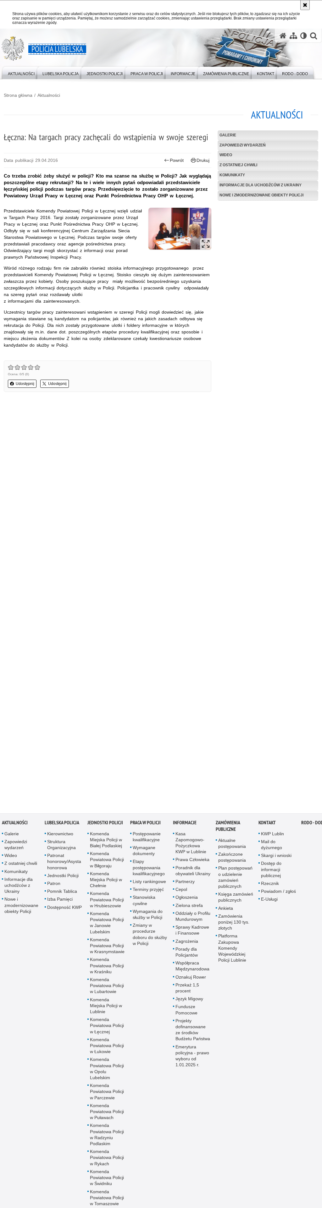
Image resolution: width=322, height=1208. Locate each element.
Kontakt (267, 823)
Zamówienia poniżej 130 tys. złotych (233, 922)
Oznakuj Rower (190, 977)
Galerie (227, 135)
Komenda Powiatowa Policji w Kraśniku (107, 966)
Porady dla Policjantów (186, 952)
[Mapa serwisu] (293, 36)
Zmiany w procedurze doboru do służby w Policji (150, 935)
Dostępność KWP (64, 907)
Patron (53, 884)
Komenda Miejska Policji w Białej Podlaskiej (106, 840)
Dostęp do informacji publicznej (271, 869)
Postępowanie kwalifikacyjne (147, 837)
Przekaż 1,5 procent (187, 988)
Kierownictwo (60, 834)
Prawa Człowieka (192, 860)
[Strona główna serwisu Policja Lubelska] (283, 36)
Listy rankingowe (149, 882)
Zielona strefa (189, 905)
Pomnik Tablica (62, 891)
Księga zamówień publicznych (235, 897)
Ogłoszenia (186, 897)
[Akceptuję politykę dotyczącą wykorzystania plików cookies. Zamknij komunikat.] (305, 5)
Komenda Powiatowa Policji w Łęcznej (107, 1026)
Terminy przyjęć (148, 889)
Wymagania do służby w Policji (148, 914)
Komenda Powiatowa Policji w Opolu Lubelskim (107, 1069)
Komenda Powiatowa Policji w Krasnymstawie (107, 946)
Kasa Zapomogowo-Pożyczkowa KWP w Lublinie (190, 843)
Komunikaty (232, 175)
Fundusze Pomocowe (186, 1010)
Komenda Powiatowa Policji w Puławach (107, 1112)
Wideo (225, 155)
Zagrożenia (186, 941)
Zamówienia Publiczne (228, 826)
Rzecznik (270, 884)
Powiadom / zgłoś (278, 891)
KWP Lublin (272, 834)
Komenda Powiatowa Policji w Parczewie (107, 1092)
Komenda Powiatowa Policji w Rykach (107, 1158)
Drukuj (203, 160)
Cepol (181, 889)
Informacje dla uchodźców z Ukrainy (260, 185)
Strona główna (18, 95)
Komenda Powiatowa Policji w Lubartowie (107, 986)
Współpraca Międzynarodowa (192, 966)
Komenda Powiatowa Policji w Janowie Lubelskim (107, 923)
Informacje (185, 823)
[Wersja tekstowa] (303, 36)
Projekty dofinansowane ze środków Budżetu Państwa (192, 1030)
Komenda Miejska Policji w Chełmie (106, 880)
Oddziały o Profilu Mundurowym (192, 916)
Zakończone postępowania (232, 857)
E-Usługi (269, 899)
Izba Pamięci (60, 899)
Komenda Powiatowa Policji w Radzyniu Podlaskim (107, 1135)
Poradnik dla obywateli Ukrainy (192, 870)
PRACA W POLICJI (145, 823)
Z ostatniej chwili (238, 165)
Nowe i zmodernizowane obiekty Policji (261, 195)
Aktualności (48, 95)
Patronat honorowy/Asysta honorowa (64, 862)
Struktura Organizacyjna (61, 845)
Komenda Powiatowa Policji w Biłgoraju (107, 860)
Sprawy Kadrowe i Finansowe (192, 930)
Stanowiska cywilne (144, 900)
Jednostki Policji (63, 876)
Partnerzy (185, 882)
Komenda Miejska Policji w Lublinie (106, 1005)
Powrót (177, 160)
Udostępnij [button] (25, 384)
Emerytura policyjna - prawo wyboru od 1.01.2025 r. (192, 1056)
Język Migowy (189, 999)
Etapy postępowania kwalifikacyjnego (149, 867)
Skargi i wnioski (276, 856)
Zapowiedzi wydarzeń (242, 145)
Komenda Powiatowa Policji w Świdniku (107, 1178)
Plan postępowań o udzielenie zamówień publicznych (235, 877)
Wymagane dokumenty (144, 851)
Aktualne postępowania (232, 843)
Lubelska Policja (62, 823)
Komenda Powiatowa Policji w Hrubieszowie (107, 900)
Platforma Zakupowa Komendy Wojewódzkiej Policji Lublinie (232, 948)
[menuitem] (21, 72)
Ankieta (225, 908)
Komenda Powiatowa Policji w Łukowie (107, 1046)
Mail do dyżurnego (271, 845)
